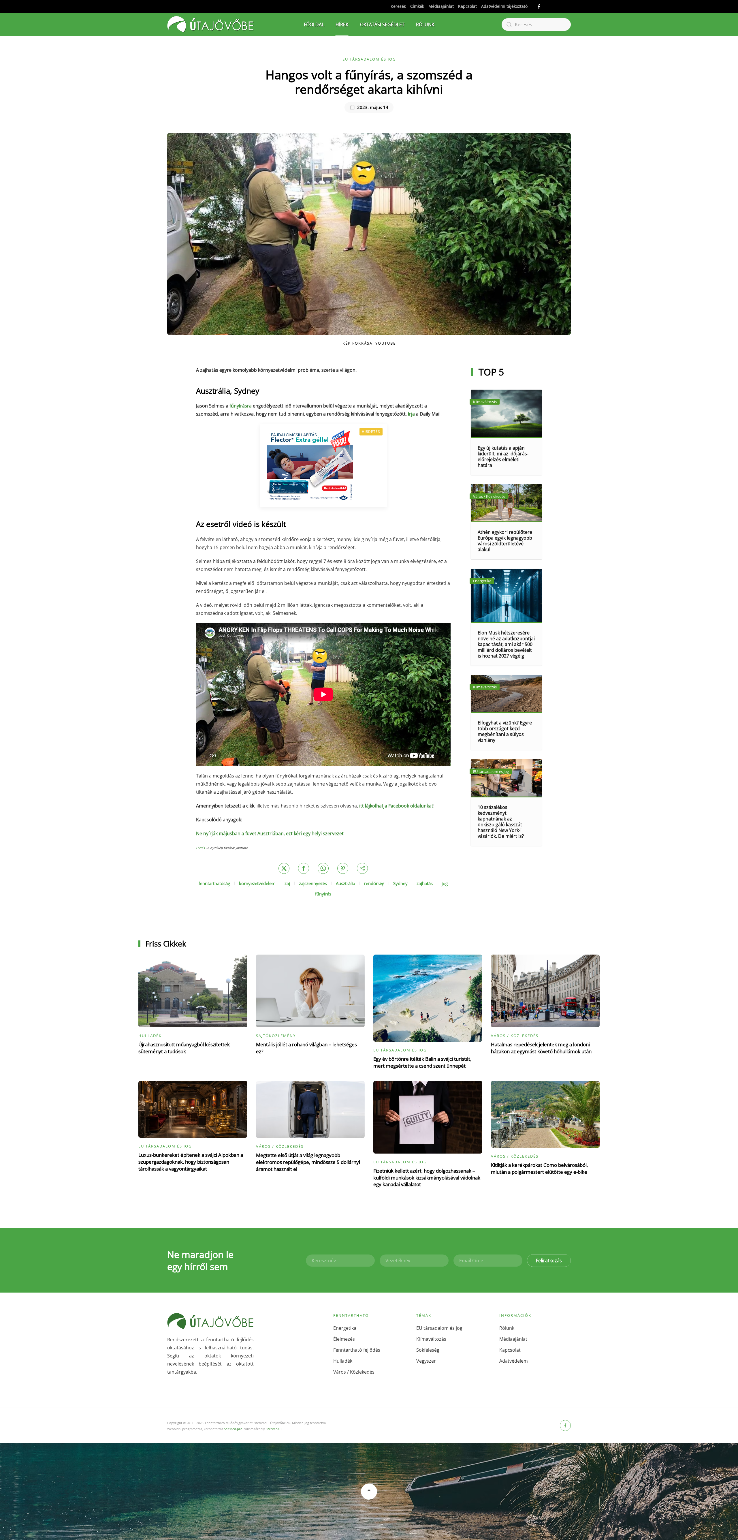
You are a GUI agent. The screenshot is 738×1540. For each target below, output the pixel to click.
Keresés (398, 6)
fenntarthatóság (214, 883)
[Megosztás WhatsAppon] (323, 868)
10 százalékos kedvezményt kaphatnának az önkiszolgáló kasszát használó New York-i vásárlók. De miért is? (501, 821)
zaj (287, 883)
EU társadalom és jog (369, 59)
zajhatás (425, 883)
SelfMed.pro (233, 1429)
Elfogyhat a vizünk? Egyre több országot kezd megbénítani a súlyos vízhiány (505, 731)
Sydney (400, 883)
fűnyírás (323, 894)
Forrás (200, 848)
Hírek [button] (342, 24)
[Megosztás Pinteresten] (342, 868)
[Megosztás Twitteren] (283, 868)
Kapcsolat (467, 6)
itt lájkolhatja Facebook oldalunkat (396, 806)
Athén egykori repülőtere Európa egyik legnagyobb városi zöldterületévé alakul (505, 541)
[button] (369, 1491)
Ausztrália (345, 883)
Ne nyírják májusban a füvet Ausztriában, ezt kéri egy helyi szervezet (270, 833)
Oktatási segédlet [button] (382, 24)
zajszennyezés (313, 883)
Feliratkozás (549, 1260)
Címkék (417, 6)
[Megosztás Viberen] (362, 868)
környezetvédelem (257, 883)
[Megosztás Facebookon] (303, 868)
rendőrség (374, 883)
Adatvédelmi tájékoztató (504, 6)
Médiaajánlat (441, 6)
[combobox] (536, 24)
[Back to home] (210, 24)
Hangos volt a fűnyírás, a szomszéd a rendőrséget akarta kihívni (369, 81)
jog (445, 883)
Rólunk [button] (425, 24)
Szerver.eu (274, 1429)
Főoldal (314, 24)
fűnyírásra (240, 406)
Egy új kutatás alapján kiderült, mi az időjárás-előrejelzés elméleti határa (503, 456)
